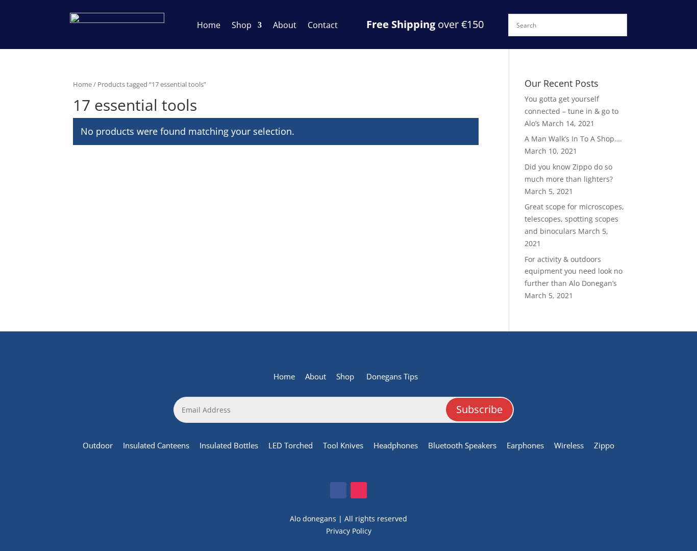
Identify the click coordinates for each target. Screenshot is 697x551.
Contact (323, 26)
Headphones (394, 445)
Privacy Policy (348, 531)
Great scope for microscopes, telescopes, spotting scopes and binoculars (574, 219)
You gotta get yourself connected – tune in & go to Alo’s (571, 111)
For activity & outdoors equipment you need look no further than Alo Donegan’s (574, 271)
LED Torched (290, 445)
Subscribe (479, 409)
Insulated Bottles (227, 445)
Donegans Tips (394, 376)
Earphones (525, 445)
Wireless (569, 445)
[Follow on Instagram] (359, 490)
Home (208, 26)
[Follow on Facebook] (338, 490)
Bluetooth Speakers (460, 445)
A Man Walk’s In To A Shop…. (573, 138)
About (284, 26)
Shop (242, 26)
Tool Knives (344, 445)
